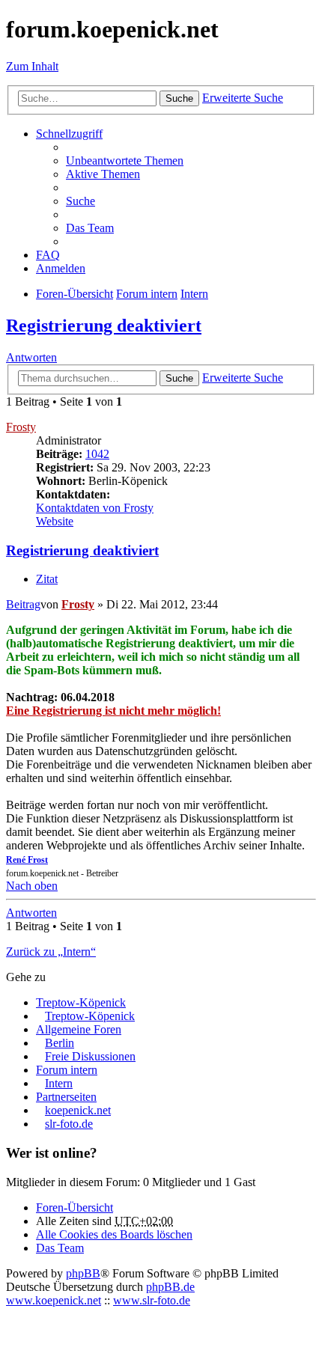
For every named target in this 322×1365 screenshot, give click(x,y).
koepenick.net (78, 1110)
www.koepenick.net (53, 1300)
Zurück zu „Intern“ (51, 951)
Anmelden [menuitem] (60, 268)
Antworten (31, 357)
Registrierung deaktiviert (103, 325)
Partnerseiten (66, 1096)
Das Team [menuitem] (90, 228)
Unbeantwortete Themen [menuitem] (124, 160)
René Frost (27, 860)
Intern (59, 1083)
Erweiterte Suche (242, 97)
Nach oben (32, 885)
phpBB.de (170, 1286)
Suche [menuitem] (80, 201)
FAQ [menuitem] (48, 254)
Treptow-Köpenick (81, 1002)
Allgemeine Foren (78, 1029)
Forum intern (66, 1069)
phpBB (83, 1273)
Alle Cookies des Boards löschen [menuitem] (114, 1234)
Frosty (21, 427)
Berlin (59, 1042)
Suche (179, 98)
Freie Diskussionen (90, 1056)
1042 (97, 454)
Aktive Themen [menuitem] (103, 174)
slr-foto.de (69, 1123)
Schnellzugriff (69, 133)
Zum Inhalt (32, 66)
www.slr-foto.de (151, 1300)
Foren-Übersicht (74, 1207)
